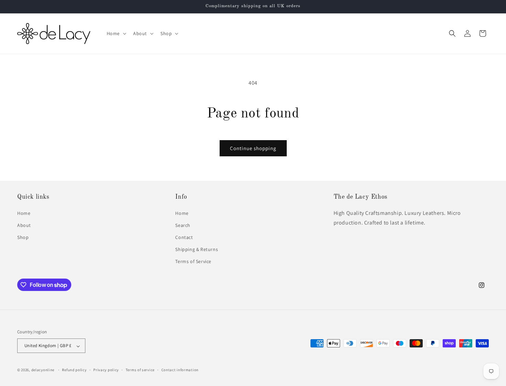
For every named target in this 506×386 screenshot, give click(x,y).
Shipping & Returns (196, 249)
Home (23, 213)
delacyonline (42, 370)
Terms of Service (193, 261)
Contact (184, 237)
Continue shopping (253, 148)
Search (182, 225)
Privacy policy (106, 369)
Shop (23, 237)
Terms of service (140, 369)
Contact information (180, 369)
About (24, 225)
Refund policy (74, 369)
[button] (116, 33)
